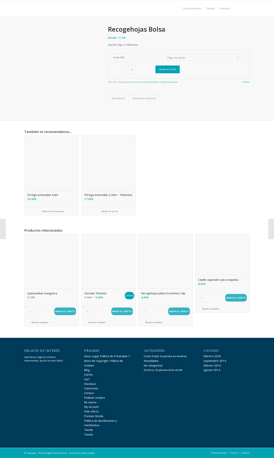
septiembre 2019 (215, 361)
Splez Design (88, 452)
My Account (91, 407)
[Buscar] (236, 8)
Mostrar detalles (39, 322)
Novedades (151, 361)
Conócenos (91, 388)
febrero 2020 (212, 356)
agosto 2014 (212, 370)
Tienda (88, 430)
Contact (89, 393)
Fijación (118, 57)
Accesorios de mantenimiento (144, 82)
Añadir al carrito (167, 69)
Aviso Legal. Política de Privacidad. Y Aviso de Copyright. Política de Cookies (107, 360)
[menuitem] (192, 8)
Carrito (88, 374)
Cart (86, 379)
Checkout (90, 384)
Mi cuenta (90, 402)
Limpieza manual (168, 82)
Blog (87, 370)
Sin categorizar (153, 365)
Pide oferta (91, 411)
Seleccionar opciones (52, 211)
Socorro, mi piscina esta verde (163, 370)
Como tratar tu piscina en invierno (165, 356)
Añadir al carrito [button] (109, 211)
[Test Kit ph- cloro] (3, 229)
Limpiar (246, 82)
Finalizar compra (94, 397)
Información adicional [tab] (144, 98)
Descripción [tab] (118, 98)
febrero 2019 (212, 365)
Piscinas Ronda (93, 416)
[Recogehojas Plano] (271, 229)
